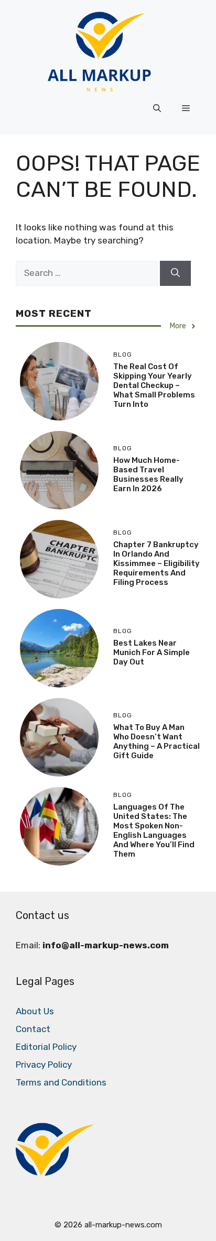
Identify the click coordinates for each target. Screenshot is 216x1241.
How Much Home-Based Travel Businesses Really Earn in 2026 (148, 474)
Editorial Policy (46, 1046)
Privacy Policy (44, 1064)
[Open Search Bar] (157, 108)
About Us (35, 1011)
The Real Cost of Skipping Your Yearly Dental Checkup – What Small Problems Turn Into (154, 385)
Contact (33, 1029)
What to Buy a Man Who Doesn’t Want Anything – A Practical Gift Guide (156, 741)
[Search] (175, 273)
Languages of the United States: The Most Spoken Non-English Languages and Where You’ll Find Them (154, 830)
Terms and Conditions (61, 1082)
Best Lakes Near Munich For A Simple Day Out (151, 652)
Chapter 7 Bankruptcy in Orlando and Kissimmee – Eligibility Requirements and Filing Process (156, 563)
